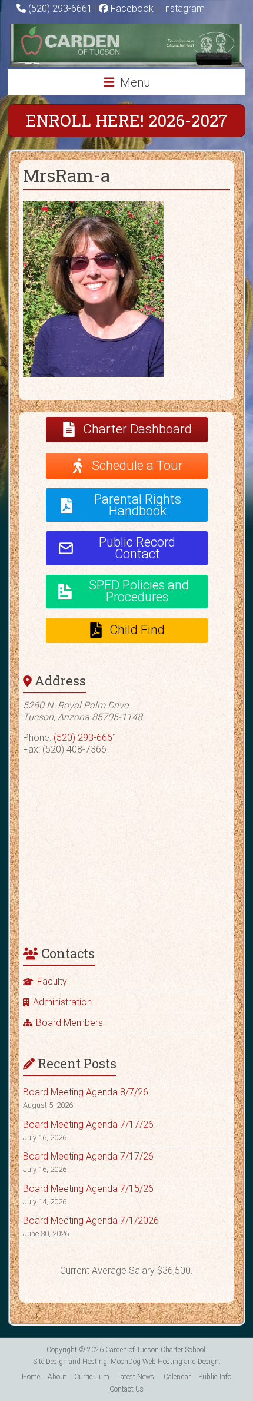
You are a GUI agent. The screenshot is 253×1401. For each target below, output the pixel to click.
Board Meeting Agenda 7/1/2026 (91, 1220)
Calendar (177, 1377)
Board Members (69, 1022)
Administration (62, 1002)
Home (31, 1377)
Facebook (131, 8)
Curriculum (91, 1377)
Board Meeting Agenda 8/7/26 (85, 1092)
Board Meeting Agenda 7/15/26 (88, 1188)
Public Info (214, 1377)
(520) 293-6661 (60, 8)
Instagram (182, 8)
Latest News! (136, 1377)
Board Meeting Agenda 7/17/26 (88, 1124)
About (57, 1377)
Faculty (52, 981)
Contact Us (126, 1389)
